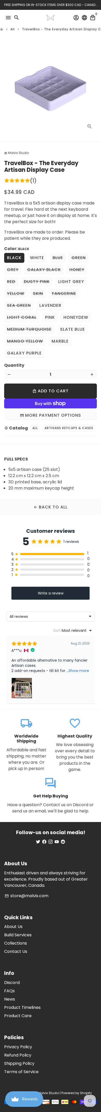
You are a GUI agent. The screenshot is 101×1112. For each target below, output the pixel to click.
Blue (58, 258)
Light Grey (71, 282)
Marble (60, 341)
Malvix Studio (48, 1093)
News (9, 999)
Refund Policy (17, 1055)
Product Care (18, 1016)
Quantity (14, 365)
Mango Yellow (25, 341)
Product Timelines (22, 1007)
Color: (16, 249)
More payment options (53, 415)
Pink (50, 317)
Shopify (86, 1093)
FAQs (9, 991)
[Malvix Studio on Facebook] (44, 842)
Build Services (18, 935)
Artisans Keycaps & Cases (69, 428)
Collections (15, 943)
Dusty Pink (37, 282)
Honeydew (75, 317)
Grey (13, 270)
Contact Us (15, 951)
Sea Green (19, 305)
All (12, 29)
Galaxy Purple (24, 353)
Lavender (50, 305)
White (37, 258)
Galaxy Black (44, 270)
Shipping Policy (19, 1063)
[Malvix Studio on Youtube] (57, 842)
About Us (13, 927)
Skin (38, 293)
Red (11, 282)
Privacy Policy (18, 1047)
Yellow (15, 293)
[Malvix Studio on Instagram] (50, 842)
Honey (76, 270)
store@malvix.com (26, 896)
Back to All (50, 507)
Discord (12, 983)
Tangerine (64, 293)
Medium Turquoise (29, 329)
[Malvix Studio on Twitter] (38, 842)
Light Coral (22, 317)
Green (78, 258)
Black (14, 258)
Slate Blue (72, 329)
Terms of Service (21, 1072)
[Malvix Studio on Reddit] (63, 842)
